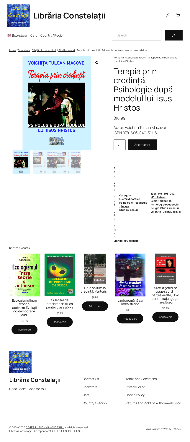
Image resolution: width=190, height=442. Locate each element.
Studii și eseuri (66, 50)
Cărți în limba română (44, 50)
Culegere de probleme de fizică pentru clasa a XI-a (59, 303)
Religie (125, 206)
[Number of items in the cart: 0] (178, 15)
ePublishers (158, 197)
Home (12, 50)
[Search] (174, 35)
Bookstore (24, 50)
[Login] (168, 15)
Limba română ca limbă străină (130, 302)
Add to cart (142, 144)
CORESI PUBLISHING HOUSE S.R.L (68, 431)
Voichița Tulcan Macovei (166, 211)
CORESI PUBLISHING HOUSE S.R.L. (45, 427)
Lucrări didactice (129, 199)
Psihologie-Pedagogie (133, 202)
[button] (97, 63)
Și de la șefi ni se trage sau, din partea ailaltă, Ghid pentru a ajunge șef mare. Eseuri (165, 295)
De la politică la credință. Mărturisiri (95, 289)
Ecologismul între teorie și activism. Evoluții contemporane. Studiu (24, 308)
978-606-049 (166, 193)
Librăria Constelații (69, 15)
